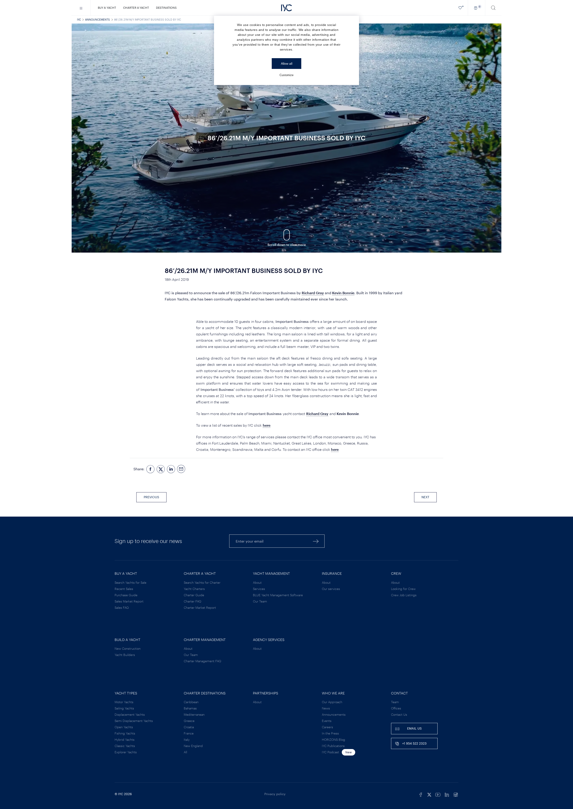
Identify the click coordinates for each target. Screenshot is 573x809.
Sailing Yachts (124, 708)
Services (259, 589)
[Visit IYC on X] (429, 794)
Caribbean (191, 702)
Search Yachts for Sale (130, 582)
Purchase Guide (126, 595)
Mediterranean (194, 714)
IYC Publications (333, 746)
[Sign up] (316, 541)
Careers (327, 727)
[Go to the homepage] (286, 7)
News (326, 708)
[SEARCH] (493, 7)
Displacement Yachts (130, 714)
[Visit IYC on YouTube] (437, 794)
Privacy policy (275, 794)
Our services (331, 589)
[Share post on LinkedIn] (171, 469)
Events (326, 721)
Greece (189, 721)
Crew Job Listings (404, 595)
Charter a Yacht (136, 7)
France (189, 733)
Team (395, 702)
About (257, 582)
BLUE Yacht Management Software (278, 595)
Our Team (260, 601)
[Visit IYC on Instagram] (455, 794)
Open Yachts (124, 727)
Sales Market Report (129, 601)
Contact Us (399, 714)
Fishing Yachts (125, 733)
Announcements (97, 19)
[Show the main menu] (81, 7)
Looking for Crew (403, 589)
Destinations (166, 7)
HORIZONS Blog (333, 739)
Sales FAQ (122, 607)
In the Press (330, 733)
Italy (187, 739)
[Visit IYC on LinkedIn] (446, 794)
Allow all (286, 63)
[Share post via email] (181, 469)
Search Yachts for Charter (202, 582)
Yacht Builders (125, 655)
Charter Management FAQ (202, 661)
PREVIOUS (151, 497)
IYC (79, 19)
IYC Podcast (330, 752)
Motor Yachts (124, 702)
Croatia (189, 727)
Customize (286, 75)
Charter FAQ (192, 601)
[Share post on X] (160, 469)
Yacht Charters (194, 589)
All (185, 752)
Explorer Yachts (126, 752)
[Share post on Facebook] (150, 469)
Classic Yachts (125, 746)
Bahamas (190, 708)
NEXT (425, 497)
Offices (396, 708)
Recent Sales (124, 589)
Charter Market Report (200, 607)
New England (193, 746)
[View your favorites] (460, 7)
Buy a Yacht (107, 7)
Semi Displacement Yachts (134, 721)
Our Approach (332, 702)
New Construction (128, 648)
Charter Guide (194, 595)
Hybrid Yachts (125, 739)
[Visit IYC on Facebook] (420, 794)
